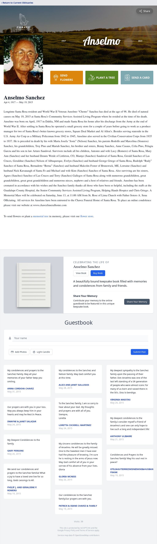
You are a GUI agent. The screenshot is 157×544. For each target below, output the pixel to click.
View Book (81, 273)
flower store (86, 216)
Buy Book (98, 273)
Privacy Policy (70, 530)
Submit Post (139, 351)
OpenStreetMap (82, 535)
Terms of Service (87, 530)
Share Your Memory (137, 301)
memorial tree (40, 216)
